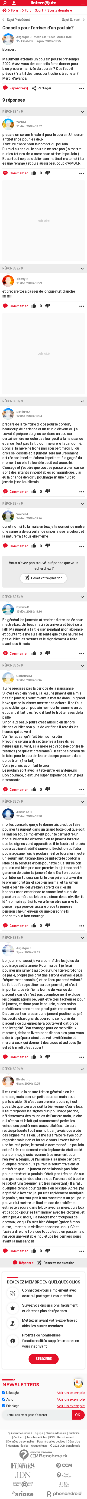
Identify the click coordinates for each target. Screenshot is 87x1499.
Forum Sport (34, 10)
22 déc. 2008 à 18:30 (29, 816)
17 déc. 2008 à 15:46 (29, 680)
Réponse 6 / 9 (12, 665)
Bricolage (12, 1406)
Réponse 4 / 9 (12, 503)
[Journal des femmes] (23, 1466)
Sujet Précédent (18, 20)
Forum (15, 10)
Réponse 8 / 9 (12, 937)
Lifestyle (12, 1393)
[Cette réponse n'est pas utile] (48, 173)
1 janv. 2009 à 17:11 (28, 952)
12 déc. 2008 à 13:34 (29, 416)
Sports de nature (59, 10)
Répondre (26, 1263)
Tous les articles (36, 1437)
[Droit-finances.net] (64, 1475)
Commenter (18, 173)
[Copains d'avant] (23, 1484)
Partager (45, 88)
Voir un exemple (71, 1392)
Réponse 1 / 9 (12, 111)
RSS (52, 1437)
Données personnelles (20, 1441)
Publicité (74, 1433)
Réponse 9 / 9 (12, 1069)
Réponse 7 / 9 (12, 801)
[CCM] (64, 1466)
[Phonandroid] (64, 1494)
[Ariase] (23, 1493)
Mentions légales (18, 1445)
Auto (9, 1399)
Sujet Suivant (71, 20)
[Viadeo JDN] (64, 1484)
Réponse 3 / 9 (12, 401)
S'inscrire (43, 1359)
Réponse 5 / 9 (12, 597)
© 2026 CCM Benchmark (65, 1445)
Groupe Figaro (39, 1445)
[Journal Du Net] (23, 1475)
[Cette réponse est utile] (34, 173)
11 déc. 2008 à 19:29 (29, 283)
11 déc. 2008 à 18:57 (29, 126)
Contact (18, 1437)
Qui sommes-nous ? (20, 1433)
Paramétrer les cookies (51, 1441)
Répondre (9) (18, 88)
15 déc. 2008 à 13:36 (29, 611)
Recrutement (65, 1437)
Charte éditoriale (56, 1433)
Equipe (39, 1433)
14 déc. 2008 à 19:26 (29, 518)
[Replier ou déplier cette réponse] (82, 111)
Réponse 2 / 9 (12, 268)
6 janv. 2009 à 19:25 (49, 41)
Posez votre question (46, 578)
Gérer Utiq (74, 1441)
